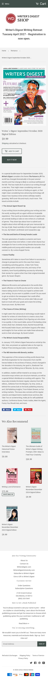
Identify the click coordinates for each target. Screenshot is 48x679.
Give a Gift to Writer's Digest (24, 577)
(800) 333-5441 (24, 598)
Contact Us (24, 564)
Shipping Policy (25, 655)
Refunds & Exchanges (9, 655)
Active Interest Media (25, 670)
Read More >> (24, 623)
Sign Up (42, 644)
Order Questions (24, 586)
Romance (14, 51)
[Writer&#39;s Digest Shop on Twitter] (31, 663)
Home (4, 51)
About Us (24, 560)
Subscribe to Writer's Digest (24, 573)
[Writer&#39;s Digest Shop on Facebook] (35, 663)
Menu (7, 4)
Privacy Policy (23, 658)
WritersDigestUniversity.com (24, 570)
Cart (42, 4)
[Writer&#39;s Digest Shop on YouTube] (43, 663)
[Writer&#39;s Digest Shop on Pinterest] (39, 663)
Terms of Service (38, 655)
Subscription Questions (24, 588)
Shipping (5, 143)
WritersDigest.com (24, 567)
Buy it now (11, 160)
